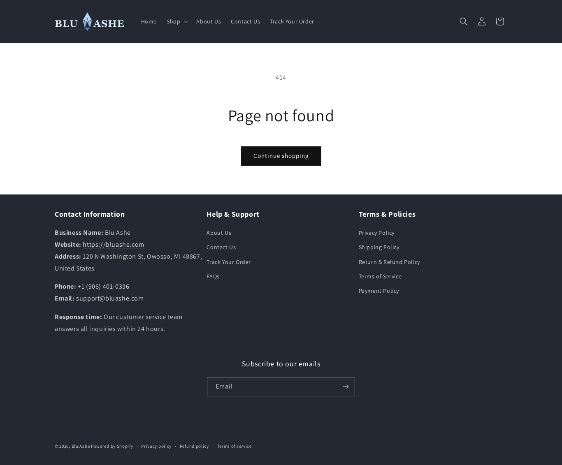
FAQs (213, 276)
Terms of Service (380, 276)
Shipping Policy (379, 247)
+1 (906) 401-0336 (103, 286)
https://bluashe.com (113, 244)
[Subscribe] (346, 386)
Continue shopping (281, 156)
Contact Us (221, 247)
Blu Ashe (81, 446)
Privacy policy (156, 446)
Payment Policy (379, 290)
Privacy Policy (377, 232)
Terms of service (234, 446)
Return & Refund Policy (389, 262)
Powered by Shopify (112, 446)
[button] (176, 21)
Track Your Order (229, 262)
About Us (219, 232)
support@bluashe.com (110, 298)
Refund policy (194, 446)
